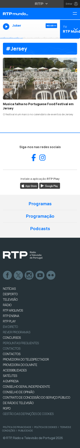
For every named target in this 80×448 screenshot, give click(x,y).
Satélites (10, 376)
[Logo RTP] (23, 255)
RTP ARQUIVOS (13, 310)
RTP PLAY (9, 321)
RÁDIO (7, 305)
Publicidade (25, 430)
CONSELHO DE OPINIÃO (18, 392)
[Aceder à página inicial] (26, 13)
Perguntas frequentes (21, 343)
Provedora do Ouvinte (20, 365)
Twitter (18, 275)
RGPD (7, 408)
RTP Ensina (11, 316)
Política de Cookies (45, 427)
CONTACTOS (11, 354)
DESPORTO (10, 294)
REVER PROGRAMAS (16, 332)
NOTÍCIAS (9, 288)
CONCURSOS (12, 337)
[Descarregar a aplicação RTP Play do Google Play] (49, 185)
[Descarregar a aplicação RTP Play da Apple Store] (29, 185)
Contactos (11, 348)
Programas (40, 204)
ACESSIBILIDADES (15, 370)
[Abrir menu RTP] (40, 3)
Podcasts (40, 228)
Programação (40, 216)
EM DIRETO (10, 327)
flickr (51, 275)
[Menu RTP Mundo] (76, 13)
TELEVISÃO (10, 299)
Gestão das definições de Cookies (28, 414)
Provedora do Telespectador (26, 359)
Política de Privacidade (17, 427)
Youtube (40, 275)
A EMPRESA (11, 381)
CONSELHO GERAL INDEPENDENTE (26, 386)
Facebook (7, 275)
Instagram (29, 275)
